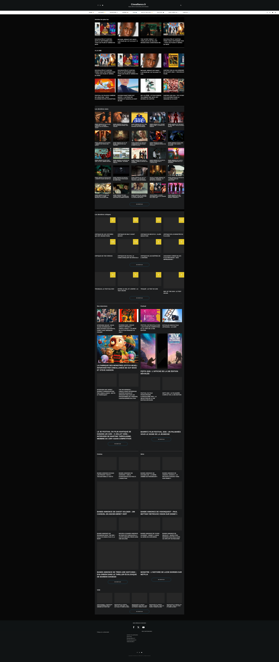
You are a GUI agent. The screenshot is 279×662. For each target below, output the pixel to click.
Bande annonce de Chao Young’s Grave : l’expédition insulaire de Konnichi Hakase (121, 196)
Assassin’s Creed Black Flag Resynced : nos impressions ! (172, 257)
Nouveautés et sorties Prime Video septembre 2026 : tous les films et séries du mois (173, 41)
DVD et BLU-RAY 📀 (147, 12)
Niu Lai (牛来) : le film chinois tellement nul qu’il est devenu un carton (151, 97)
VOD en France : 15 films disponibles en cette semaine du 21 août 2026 (158, 196)
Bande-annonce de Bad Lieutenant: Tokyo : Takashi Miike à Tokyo (105, 474)
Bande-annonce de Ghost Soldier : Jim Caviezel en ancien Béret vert (116, 513)
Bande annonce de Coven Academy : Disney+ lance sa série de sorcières (150, 535)
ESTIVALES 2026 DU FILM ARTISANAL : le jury (170, 326)
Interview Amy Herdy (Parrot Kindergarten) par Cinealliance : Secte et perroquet (106, 392)
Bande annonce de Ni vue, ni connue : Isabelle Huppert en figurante (139, 161)
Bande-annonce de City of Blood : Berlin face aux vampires (120, 144)
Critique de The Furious (103, 256)
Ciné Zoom (129, 636)
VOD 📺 (135, 12)
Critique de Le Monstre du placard (173, 235)
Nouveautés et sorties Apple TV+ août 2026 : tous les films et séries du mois (121, 606)
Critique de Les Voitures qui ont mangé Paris (104, 235)
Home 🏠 (91, 12)
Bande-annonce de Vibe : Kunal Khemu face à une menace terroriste (174, 196)
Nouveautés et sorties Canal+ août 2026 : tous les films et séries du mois (156, 606)
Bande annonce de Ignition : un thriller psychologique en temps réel (120, 179)
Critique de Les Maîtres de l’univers (150, 256)
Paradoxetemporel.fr (131, 640)
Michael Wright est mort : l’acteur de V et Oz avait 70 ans (128, 41)
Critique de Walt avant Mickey (126, 235)
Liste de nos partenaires (132, 634)
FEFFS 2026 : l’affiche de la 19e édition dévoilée (159, 372)
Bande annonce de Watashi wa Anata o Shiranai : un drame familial (121, 161)
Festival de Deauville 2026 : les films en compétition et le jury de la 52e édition (150, 327)
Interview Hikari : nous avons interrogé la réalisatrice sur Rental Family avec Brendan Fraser (106, 328)
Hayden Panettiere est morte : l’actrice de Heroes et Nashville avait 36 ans (127, 98)
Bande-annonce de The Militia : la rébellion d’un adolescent (176, 179)
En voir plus (139, 204)
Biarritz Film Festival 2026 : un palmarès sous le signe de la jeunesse (161, 433)
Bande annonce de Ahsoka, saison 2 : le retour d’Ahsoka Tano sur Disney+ (170, 475)
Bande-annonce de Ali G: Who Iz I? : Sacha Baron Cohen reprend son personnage (139, 125)
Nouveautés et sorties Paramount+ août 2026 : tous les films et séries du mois (139, 606)
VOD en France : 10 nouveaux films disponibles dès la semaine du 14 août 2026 (104, 606)
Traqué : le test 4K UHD (149, 289)
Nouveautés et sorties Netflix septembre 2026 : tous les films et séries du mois (105, 41)
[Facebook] (98, 5)
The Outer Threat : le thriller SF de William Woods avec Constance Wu (151, 40)
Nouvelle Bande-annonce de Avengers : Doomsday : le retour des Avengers (157, 179)
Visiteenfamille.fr (130, 641)
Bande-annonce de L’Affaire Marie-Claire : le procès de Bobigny (157, 125)
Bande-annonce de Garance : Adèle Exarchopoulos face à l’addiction (127, 475)
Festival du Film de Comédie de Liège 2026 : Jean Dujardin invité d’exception (105, 97)
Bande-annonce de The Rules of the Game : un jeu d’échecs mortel (176, 125)
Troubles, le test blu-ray (104, 289)
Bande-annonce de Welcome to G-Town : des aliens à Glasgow (175, 144)
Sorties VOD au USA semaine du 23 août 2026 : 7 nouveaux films (173, 72)
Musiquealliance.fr (131, 638)
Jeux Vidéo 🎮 (172, 12)
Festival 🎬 (160, 12)
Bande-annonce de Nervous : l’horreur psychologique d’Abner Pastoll (139, 144)
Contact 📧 (186, 12)
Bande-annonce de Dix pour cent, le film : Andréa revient (103, 161)
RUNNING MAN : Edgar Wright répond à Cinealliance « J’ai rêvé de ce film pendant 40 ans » (127, 328)
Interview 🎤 (114, 12)
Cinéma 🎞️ (125, 12)
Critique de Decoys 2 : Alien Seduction (151, 235)
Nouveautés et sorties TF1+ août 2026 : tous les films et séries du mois (174, 606)
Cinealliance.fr (138, 4)
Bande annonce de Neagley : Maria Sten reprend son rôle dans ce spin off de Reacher (171, 536)
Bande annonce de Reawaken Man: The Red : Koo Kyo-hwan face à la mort (106, 536)
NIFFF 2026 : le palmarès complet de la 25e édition (171, 394)
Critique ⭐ (101, 12)
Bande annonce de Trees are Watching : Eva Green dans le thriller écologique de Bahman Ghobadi (117, 574)
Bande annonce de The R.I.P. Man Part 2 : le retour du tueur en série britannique (138, 179)
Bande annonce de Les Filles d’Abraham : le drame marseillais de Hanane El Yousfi (102, 126)
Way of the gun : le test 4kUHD (172, 292)
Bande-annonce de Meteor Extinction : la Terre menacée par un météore (102, 196)
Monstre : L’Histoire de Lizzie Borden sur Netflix (161, 573)
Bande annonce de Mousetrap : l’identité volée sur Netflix (103, 178)
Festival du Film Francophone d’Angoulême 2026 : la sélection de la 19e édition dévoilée (149, 396)
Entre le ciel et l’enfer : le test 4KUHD (128, 289)
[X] (100, 5)
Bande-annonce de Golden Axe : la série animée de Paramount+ (149, 474)
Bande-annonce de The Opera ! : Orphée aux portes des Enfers (102, 144)
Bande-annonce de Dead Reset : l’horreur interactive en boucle (158, 144)
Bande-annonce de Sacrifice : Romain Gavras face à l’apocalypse (158, 161)
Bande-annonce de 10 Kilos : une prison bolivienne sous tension (120, 125)
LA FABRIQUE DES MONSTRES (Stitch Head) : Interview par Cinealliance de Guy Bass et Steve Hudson (117, 367)
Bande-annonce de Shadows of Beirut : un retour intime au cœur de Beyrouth (138, 196)
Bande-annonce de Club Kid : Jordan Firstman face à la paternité (175, 161)
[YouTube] (102, 5)
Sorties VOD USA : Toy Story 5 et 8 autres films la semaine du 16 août (173, 97)
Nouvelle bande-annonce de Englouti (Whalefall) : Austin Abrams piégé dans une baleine (128, 536)
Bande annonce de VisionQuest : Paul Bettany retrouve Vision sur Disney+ (159, 513)
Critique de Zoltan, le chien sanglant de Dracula (128, 256)
